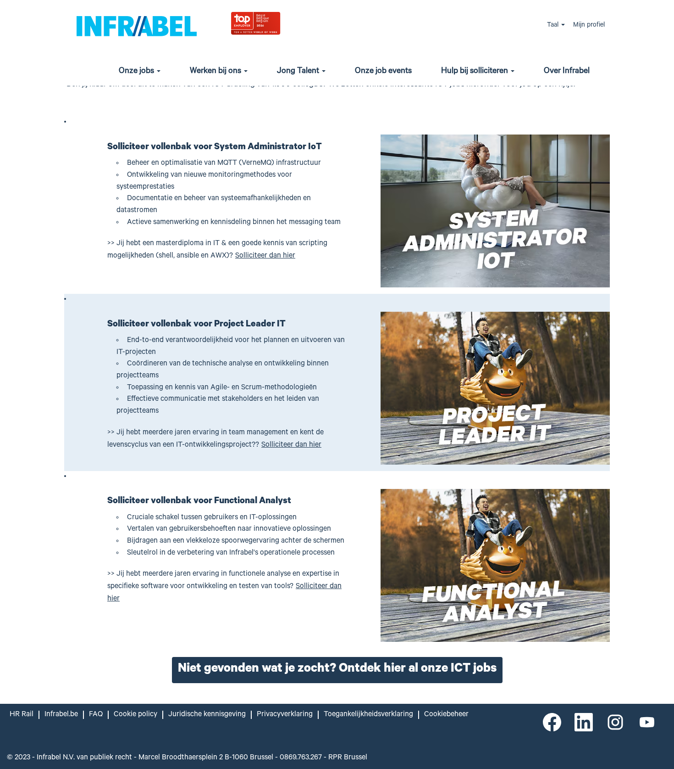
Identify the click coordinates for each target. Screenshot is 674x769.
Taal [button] (553, 25)
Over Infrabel (567, 71)
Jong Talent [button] (299, 71)
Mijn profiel (589, 25)
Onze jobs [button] (137, 71)
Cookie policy (135, 715)
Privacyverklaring (285, 715)
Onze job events (383, 71)
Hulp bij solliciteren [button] (475, 71)
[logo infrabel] (136, 25)
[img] (278, 22)
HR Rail (21, 715)
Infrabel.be (61, 715)
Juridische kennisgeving (207, 715)
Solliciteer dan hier (265, 256)
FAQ (96, 715)
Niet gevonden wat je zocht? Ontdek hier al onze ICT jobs (337, 669)
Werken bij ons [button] (216, 71)
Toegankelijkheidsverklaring (368, 715)
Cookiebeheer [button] (446, 715)
